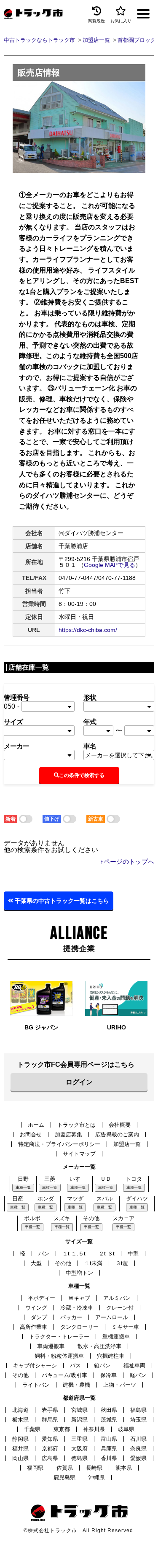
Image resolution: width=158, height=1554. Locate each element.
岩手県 (50, 1410)
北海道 (20, 1410)
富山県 (109, 1439)
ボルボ (32, 1218)
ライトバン (36, 1385)
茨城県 (109, 1419)
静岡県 (20, 1439)
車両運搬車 (50, 1346)
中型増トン (79, 1273)
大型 (36, 1263)
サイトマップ (79, 1154)
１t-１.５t (74, 1253)
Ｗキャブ (79, 1298)
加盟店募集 (68, 1134)
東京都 (62, 1429)
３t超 (121, 1263)
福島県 (138, 1410)
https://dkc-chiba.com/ (88, 629)
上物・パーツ (119, 1385)
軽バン (138, 1375)
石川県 (138, 1439)
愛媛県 (138, 1458)
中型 (133, 1253)
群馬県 (50, 1419)
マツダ (75, 1198)
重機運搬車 (116, 1336)
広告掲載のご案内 (117, 1134)
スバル (104, 1198)
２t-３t (107, 1253)
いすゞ (78, 1179)
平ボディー (41, 1298)
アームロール (111, 1317)
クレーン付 (120, 1308)
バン (43, 1253)
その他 (91, 1218)
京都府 (50, 1448)
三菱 (49, 1179)
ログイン (79, 1082)
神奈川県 (94, 1429)
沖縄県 (96, 1477)
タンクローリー (79, 1327)
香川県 (109, 1458)
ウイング (36, 1308)
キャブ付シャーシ (35, 1365)
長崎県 (94, 1468)
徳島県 (79, 1458)
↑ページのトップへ (127, 861)
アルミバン (117, 1298)
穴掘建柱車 (110, 1356)
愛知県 (50, 1439)
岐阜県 (126, 1429)
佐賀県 (64, 1468)
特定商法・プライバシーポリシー (59, 1144)
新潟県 (79, 1419)
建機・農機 (76, 1385)
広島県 (50, 1458)
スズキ (62, 1218)
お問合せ (31, 1134)
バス (75, 1365)
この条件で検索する (81, 775)
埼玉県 (138, 1419)
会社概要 (120, 1125)
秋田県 (109, 1410)
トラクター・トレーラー (59, 1336)
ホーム (36, 1125)
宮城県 (79, 1410)
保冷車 (108, 1375)
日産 (17, 1198)
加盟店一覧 (127, 1144)
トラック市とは (76, 1125)
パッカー (71, 1317)
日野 (23, 1179)
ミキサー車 (125, 1327)
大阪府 (79, 1448)
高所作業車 (33, 1327)
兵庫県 (109, 1448)
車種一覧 (23, 1187)
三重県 (79, 1439)
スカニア (123, 1218)
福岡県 (35, 1468)
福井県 (20, 1448)
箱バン (102, 1365)
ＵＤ (105, 1179)
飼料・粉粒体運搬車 (59, 1356)
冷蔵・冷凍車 (76, 1308)
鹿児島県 (64, 1477)
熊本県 (123, 1468)
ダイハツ (137, 1198)
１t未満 (93, 1263)
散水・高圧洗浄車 (99, 1346)
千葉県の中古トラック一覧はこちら (61, 900)
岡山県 (20, 1458)
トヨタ (134, 1179)
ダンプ (39, 1317)
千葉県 (32, 1429)
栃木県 (20, 1419)
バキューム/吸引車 (64, 1375)
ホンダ (45, 1198)
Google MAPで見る (109, 564)
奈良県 (138, 1448)
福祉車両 (134, 1365)
